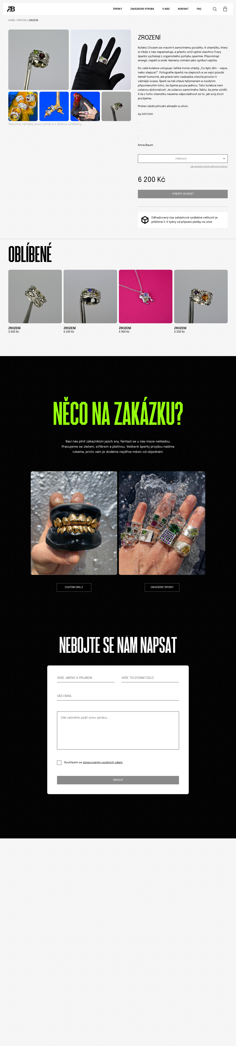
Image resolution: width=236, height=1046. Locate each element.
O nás (166, 9)
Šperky (117, 9)
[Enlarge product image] (38, 60)
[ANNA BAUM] (11, 9)
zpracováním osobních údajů (102, 762)
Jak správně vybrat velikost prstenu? (209, 167)
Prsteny (22, 20)
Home (11, 20)
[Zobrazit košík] (225, 9)
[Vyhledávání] (215, 9)
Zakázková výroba (142, 9)
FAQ (199, 9)
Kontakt (183, 9)
